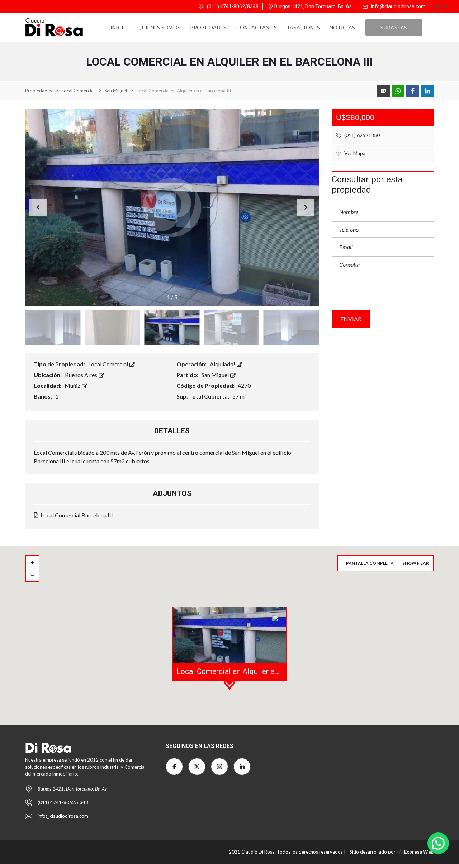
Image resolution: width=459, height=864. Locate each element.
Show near (415, 563)
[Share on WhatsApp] (398, 91)
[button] (305, 207)
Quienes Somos (158, 27)
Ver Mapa (354, 153)
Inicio (119, 27)
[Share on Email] (383, 91)
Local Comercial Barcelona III (76, 515)
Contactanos (256, 27)
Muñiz (73, 385)
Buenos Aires (81, 374)
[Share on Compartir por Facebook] (412, 91)
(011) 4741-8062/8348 (232, 6)
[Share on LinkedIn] (427, 91)
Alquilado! (223, 364)
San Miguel (216, 374)
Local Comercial (108, 364)
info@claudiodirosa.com (398, 6)
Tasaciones (303, 27)
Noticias (342, 27)
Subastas (393, 27)
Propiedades (208, 27)
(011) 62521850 (361, 135)
